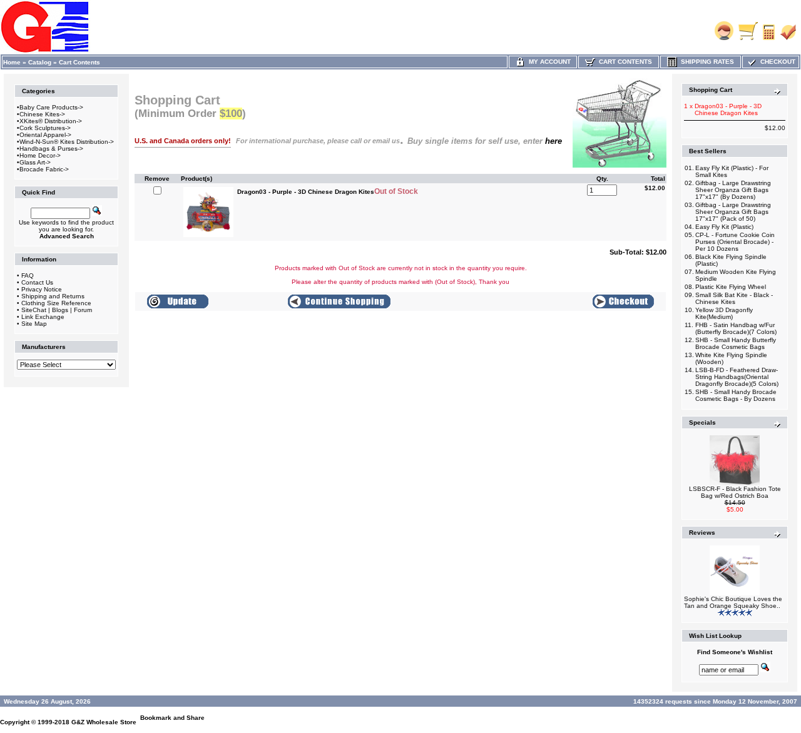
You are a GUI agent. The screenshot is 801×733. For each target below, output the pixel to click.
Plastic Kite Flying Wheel (730, 286)
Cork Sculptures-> (45, 127)
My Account (548, 61)
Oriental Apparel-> (45, 134)
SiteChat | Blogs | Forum (56, 309)
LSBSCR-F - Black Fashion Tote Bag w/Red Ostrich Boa (735, 492)
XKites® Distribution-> (50, 121)
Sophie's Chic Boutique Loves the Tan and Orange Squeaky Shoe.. (733, 602)
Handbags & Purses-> (51, 148)
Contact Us (37, 282)
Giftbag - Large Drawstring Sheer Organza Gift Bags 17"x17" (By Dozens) (733, 189)
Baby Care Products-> (51, 107)
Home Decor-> (40, 155)
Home (12, 62)
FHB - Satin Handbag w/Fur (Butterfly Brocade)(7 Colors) (736, 328)
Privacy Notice (41, 289)
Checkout (776, 61)
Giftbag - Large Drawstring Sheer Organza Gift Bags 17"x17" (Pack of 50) (733, 211)
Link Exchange (42, 316)
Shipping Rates (705, 61)
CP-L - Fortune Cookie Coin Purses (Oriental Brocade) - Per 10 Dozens (735, 241)
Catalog (39, 62)
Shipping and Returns (52, 296)
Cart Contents (79, 62)
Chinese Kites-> (42, 114)
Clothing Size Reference (56, 303)
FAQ (27, 275)
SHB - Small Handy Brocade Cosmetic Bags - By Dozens (736, 395)
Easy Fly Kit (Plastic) (724, 226)
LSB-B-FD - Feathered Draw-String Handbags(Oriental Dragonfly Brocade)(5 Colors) (736, 376)
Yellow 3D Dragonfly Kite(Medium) (724, 313)
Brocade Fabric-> (44, 169)
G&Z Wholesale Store (103, 722)
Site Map (34, 323)
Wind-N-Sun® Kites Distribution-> (66, 141)
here (553, 141)
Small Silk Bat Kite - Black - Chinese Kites (734, 298)
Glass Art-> (35, 162)
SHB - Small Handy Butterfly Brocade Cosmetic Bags (735, 343)
